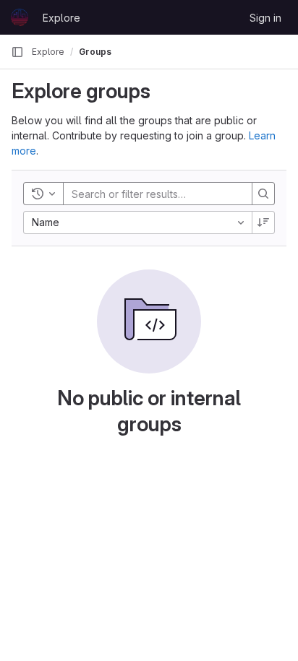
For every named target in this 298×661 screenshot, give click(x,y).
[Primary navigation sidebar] (17, 52)
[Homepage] (19, 17)
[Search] (263, 193)
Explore (61, 18)
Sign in (265, 18)
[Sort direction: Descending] (263, 222)
